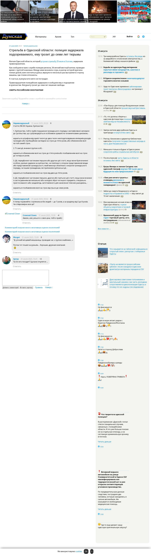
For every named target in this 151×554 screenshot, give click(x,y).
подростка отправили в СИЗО (116, 193)
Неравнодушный (21, 123)
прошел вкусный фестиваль (133, 108)
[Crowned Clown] (12, 213)
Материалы (40, 37)
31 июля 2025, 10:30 (47, 215)
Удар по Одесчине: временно (116, 86)
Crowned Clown (30, 215)
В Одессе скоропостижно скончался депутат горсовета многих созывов (73, 20)
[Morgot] (6, 242)
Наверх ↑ (26, 103)
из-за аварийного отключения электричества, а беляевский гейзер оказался (124, 58)
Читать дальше (104, 441)
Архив (58, 37)
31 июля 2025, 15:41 (29, 259)
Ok (86, 551)
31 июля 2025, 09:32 (39, 199)
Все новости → (104, 229)
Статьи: (102, 243)
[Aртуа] (6, 263)
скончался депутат (135, 78)
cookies (79, 551)
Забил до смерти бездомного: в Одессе (120, 191)
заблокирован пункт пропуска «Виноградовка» (122, 87)
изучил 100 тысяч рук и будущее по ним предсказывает (123, 170)
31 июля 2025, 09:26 (39, 123)
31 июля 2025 (13, 46)
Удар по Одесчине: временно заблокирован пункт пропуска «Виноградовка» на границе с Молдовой (100, 18)
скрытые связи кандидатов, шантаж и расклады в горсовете (121, 71)
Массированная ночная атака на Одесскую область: (117, 203)
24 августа (102, 100)
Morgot (16, 237)
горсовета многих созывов (116, 81)
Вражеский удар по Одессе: (116, 215)
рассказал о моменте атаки (113, 181)
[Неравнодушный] (6, 128)
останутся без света (122, 132)
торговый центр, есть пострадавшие (116, 220)
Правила (39, 287)
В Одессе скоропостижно (115, 78)
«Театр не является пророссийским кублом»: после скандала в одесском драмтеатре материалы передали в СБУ (127, 266)
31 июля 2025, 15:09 (30, 237)
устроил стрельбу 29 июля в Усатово (57, 61)
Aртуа (16, 259)
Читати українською (30, 46)
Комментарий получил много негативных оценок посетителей (32, 227)
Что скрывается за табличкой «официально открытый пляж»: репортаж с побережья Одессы (129, 251)
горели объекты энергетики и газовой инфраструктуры (116, 207)
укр (114, 36)
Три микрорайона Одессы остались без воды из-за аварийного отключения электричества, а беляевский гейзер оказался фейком (14, 16)
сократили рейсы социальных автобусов (121, 152)
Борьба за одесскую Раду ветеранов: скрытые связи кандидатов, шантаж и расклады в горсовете (42, 18)
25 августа (102, 51)
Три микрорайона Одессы (114, 56)
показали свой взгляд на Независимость (117, 120)
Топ (72, 37)
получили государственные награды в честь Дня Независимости (124, 142)
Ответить (17, 192)
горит (106, 217)
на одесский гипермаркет (116, 183)
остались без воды (134, 56)
